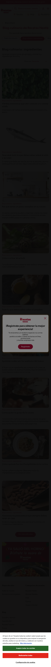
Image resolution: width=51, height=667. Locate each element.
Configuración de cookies (25, 662)
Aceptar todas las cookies (25, 648)
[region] (25, 649)
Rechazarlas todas (25, 655)
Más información (26, 643)
